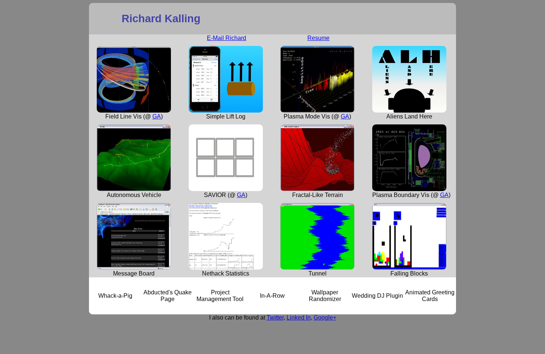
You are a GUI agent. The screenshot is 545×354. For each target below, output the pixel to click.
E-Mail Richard (226, 38)
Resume (318, 38)
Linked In (299, 317)
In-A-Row (272, 296)
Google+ (325, 317)
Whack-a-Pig (115, 296)
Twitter (275, 317)
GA (156, 116)
